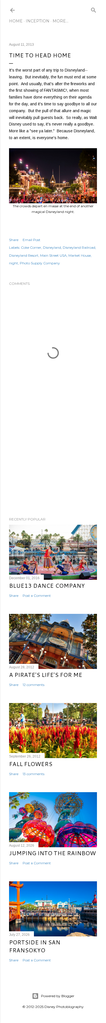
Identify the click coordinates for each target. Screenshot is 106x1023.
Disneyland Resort (23, 255)
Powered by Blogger (57, 996)
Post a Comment (37, 595)
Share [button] (13, 240)
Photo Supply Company (40, 263)
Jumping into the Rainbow (52, 853)
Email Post (31, 240)
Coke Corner (31, 247)
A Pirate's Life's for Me (45, 675)
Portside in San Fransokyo (34, 946)
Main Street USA (53, 255)
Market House (79, 255)
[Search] (93, 8)
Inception (37, 21)
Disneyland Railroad (79, 247)
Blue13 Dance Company (47, 585)
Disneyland (52, 247)
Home (16, 21)
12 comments (33, 685)
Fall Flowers (30, 764)
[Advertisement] (53, 467)
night (13, 263)
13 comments (33, 774)
